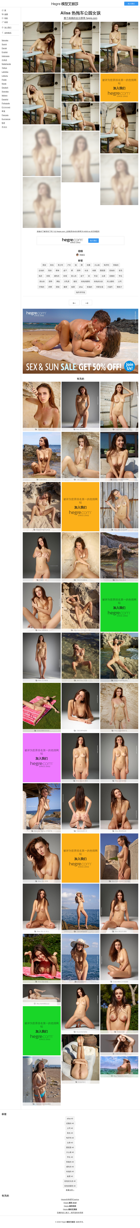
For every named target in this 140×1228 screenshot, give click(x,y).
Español (5, 99)
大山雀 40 (70, 1152)
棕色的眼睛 (85, 281)
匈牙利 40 (70, 1137)
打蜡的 (41, 287)
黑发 (44, 265)
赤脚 (50, 287)
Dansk (4, 48)
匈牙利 (106, 265)
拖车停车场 (80, 292)
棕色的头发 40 (70, 1181)
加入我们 (131, 3)
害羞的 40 (70, 1162)
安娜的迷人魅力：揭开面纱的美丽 (70, 1212)
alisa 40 (70, 1118)
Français (5, 115)
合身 (103, 276)
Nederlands (6, 64)
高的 (50, 270)
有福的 (89, 287)
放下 (82, 276)
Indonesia (5, 56)
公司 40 (70, 1128)
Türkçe (4, 68)
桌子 (65, 270)
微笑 (75, 281)
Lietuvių (5, 75)
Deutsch (5, 87)
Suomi (4, 44)
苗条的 (112, 270)
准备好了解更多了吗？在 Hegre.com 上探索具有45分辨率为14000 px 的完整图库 (68, 231)
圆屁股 (102, 270)
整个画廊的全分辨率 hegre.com (80, 18)
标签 (6, 22)
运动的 (41, 270)
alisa (81, 287)
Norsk (4, 83)
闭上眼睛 (110, 281)
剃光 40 (70, 1133)
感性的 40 (70, 1166)
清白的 (42, 281)
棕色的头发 (98, 281)
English (5, 52)
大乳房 (66, 281)
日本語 (4, 60)
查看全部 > (70, 1190)
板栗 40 (70, 1176)
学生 (120, 276)
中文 (3, 111)
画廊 (6, 14)
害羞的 (115, 265)
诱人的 (73, 276)
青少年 (60, 265)
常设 (96, 276)
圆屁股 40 (70, 1147)
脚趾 (58, 281)
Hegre (64, 3)
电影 (6, 18)
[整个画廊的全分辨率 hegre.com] (42, 150)
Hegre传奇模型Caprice (70, 1199)
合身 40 (70, 1142)
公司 (120, 281)
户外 (69, 265)
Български (6, 119)
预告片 (119, 287)
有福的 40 (70, 1171)
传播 (88, 265)
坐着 (48, 276)
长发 (86, 270)
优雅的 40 (70, 1123)
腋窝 (65, 287)
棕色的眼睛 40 (70, 1186)
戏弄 (40, 276)
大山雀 (97, 265)
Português (6, 103)
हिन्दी (3, 123)
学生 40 (70, 1157)
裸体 (57, 270)
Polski (4, 79)
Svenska (5, 91)
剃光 (52, 265)
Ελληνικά (6, 107)
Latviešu (5, 72)
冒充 (120, 270)
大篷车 (110, 287)
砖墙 (65, 276)
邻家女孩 (99, 287)
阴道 (58, 287)
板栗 (73, 287)
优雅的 (112, 276)
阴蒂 (78, 270)
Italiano (4, 95)
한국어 (4, 127)
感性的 (56, 276)
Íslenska (5, 40)
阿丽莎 (82, 254)
